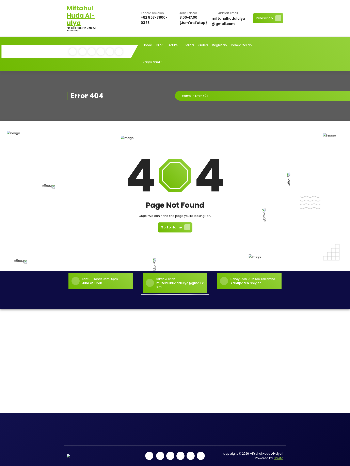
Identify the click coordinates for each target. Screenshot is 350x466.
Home (147, 45)
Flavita (278, 458)
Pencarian (264, 18)
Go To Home (171, 227)
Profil (160, 45)
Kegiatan (219, 45)
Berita (189, 45)
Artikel (173, 45)
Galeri (203, 45)
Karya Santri (152, 62)
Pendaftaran (241, 45)
